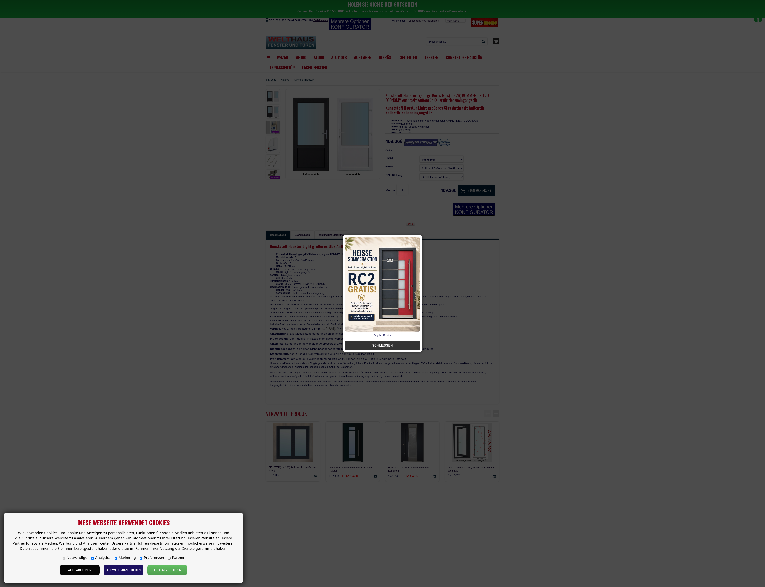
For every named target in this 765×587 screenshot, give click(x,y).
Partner (178, 557)
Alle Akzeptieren (167, 570)
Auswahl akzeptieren (123, 570)
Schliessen (382, 345)
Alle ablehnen (79, 570)
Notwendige (77, 557)
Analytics (103, 557)
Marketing (127, 557)
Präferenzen (154, 557)
